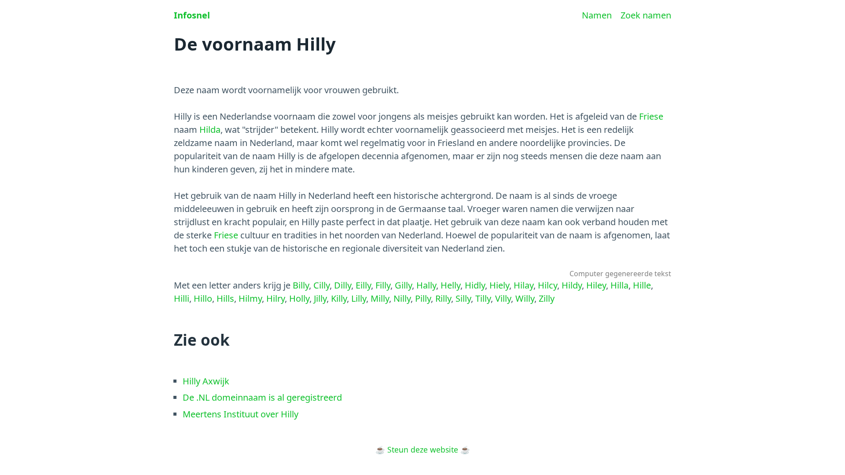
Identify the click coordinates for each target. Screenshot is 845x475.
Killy (339, 298)
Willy (524, 298)
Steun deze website (422, 449)
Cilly (321, 285)
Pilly (423, 298)
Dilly (342, 285)
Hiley (596, 285)
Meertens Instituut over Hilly (240, 414)
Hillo (203, 298)
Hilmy (250, 298)
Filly (382, 285)
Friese (651, 116)
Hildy (572, 285)
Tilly (483, 298)
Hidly (475, 285)
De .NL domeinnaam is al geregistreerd (262, 397)
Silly (463, 298)
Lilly (358, 298)
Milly (380, 298)
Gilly (403, 285)
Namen (597, 15)
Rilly (443, 298)
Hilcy (547, 285)
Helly (450, 285)
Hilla (619, 285)
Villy (503, 298)
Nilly (402, 298)
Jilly (320, 298)
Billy (301, 285)
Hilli (181, 298)
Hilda (209, 129)
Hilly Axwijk (206, 381)
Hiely (499, 285)
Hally (426, 285)
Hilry (275, 298)
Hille (642, 285)
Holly (299, 298)
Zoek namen (646, 15)
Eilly (363, 285)
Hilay (523, 285)
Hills (225, 298)
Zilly (547, 298)
